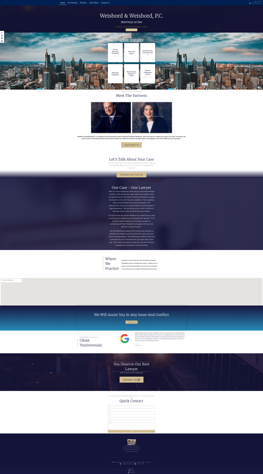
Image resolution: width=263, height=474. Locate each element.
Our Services (72, 3)
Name (109, 404)
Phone (109, 415)
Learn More (93, 3)
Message (110, 421)
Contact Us (105, 3)
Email (109, 410)
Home (62, 3)
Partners (83, 3)
